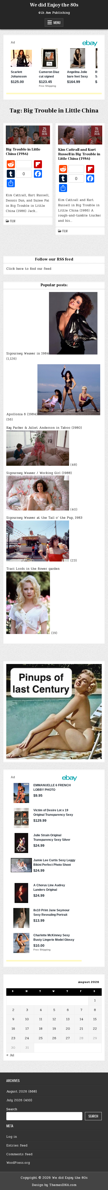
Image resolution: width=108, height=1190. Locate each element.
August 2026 (16, 1091)
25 (41, 1038)
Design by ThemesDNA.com (54, 1185)
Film (12, 221)
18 (40, 1028)
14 (81, 1019)
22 (95, 1028)
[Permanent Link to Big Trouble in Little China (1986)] (28, 135)
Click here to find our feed (28, 268)
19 (54, 1028)
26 (54, 1038)
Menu (57, 22)
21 (81, 1028)
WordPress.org (18, 1162)
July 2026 (14, 1100)
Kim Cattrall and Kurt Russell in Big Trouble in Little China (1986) (79, 154)
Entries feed (16, 1145)
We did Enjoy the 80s (54, 5)
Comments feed (19, 1154)
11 (40, 1019)
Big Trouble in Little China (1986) (23, 151)
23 (13, 1038)
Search (11, 1109)
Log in (11, 1136)
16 (13, 1028)
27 (68, 1038)
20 (68, 1028)
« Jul (10, 1055)
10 (27, 1019)
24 (27, 1038)
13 (68, 1019)
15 (95, 1019)
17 (27, 1028)
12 (54, 1019)
